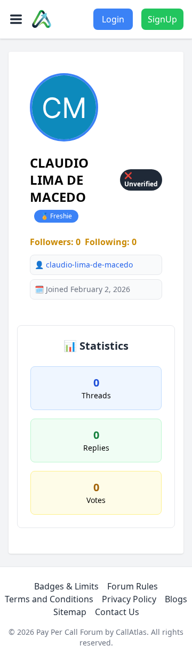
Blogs (176, 599)
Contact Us (117, 612)
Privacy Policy (129, 599)
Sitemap (69, 612)
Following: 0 (111, 242)
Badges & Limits (66, 586)
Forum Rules (132, 586)
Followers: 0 (55, 242)
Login (113, 19)
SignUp (162, 19)
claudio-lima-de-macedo (89, 264)
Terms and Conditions (49, 599)
